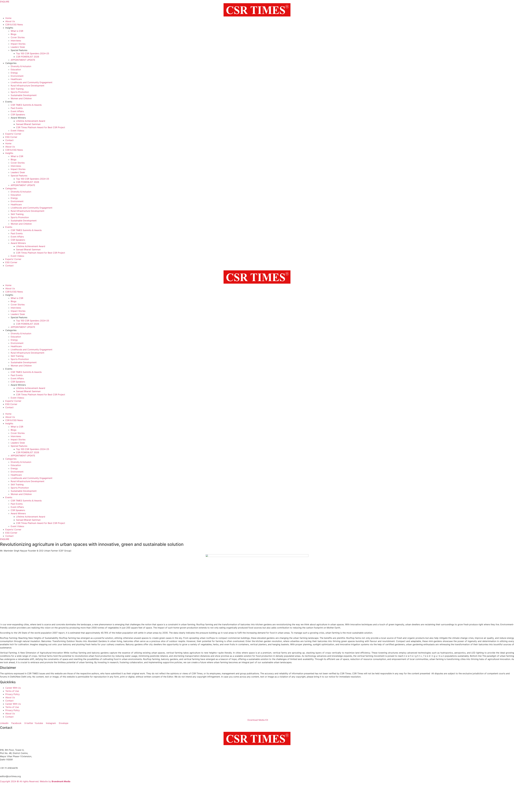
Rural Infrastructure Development (27, 85)
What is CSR (17, 31)
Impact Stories (18, 43)
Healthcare (16, 79)
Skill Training (17, 88)
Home (8, 18)
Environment (17, 76)
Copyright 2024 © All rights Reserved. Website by (35, 781)
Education (16, 69)
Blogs (13, 34)
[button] (257, 410)
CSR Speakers (18, 114)
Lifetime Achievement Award (30, 121)
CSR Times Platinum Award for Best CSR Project (40, 127)
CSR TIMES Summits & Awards (26, 105)
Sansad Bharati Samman (28, 124)
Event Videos (17, 130)
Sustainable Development (24, 95)
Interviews (16, 40)
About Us (10, 21)
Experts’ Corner (13, 133)
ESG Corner (11, 137)
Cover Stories (18, 37)
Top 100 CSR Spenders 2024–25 (32, 53)
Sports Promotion (20, 92)
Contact (9, 140)
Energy (14, 72)
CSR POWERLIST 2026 (27, 56)
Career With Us (13, 687)
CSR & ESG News (14, 24)
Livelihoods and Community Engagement (31, 82)
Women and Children (21, 98)
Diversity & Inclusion (21, 66)
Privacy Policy (12, 694)
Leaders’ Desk (18, 47)
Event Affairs (17, 111)
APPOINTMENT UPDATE (23, 60)
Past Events (17, 108)
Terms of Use (12, 691)
